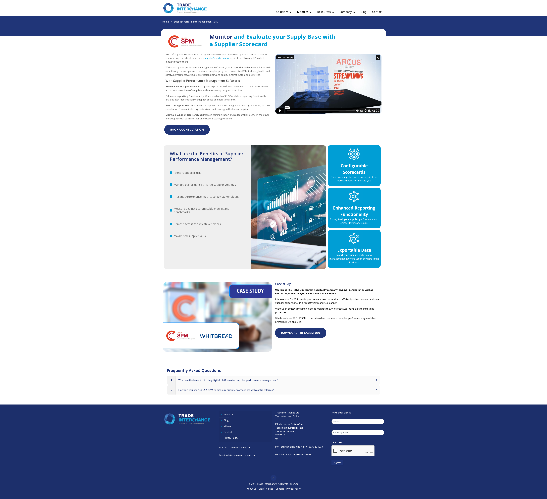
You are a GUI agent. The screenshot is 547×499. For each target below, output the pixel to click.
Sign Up (337, 462)
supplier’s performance (217, 58)
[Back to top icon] (273, 478)
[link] (273, 380)
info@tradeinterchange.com (240, 455)
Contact (228, 432)
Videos (227, 426)
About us (228, 414)
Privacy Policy (231, 437)
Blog (226, 420)
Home (165, 21)
